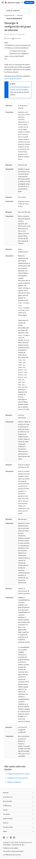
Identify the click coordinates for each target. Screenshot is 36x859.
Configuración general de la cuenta (18, 774)
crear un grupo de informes (12, 78)
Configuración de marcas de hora (17, 778)
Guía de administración (14, 18)
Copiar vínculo (17, 38)
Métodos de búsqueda (14, 782)
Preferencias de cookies (10, 848)
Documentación (9, 15)
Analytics (20, 15)
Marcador (9, 38)
